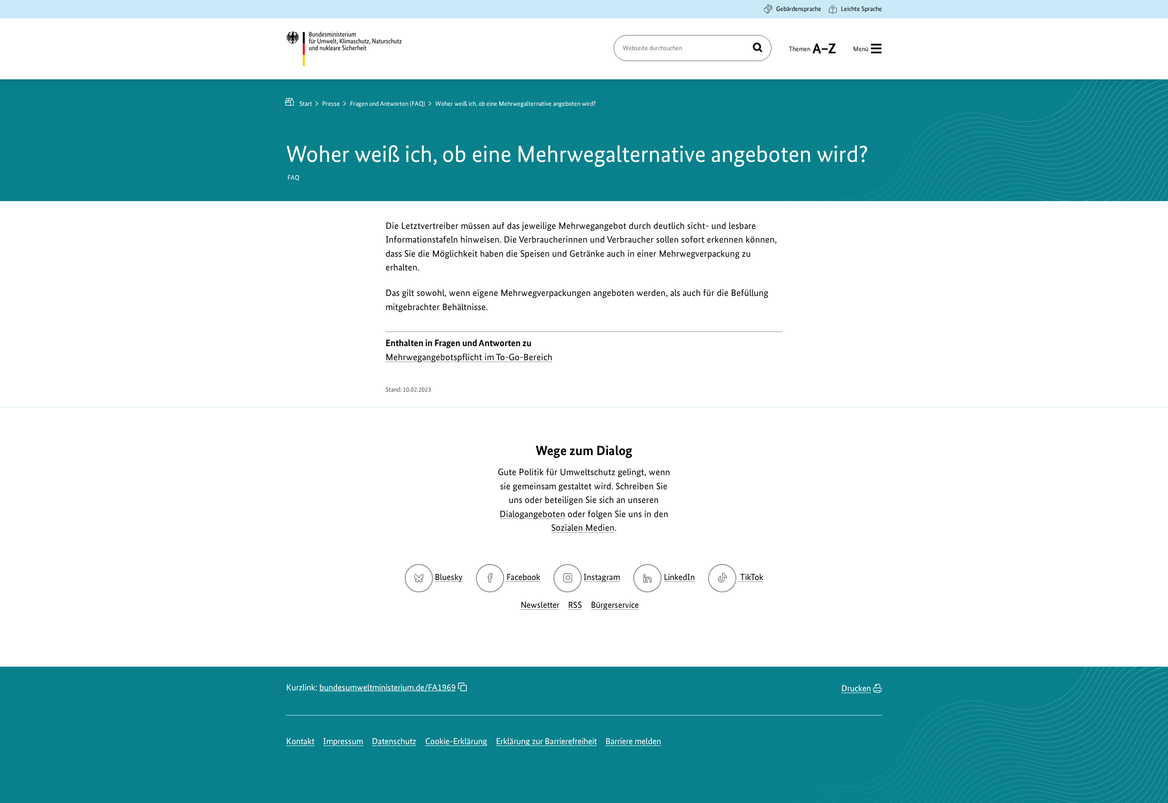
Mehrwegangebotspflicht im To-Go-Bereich (469, 357)
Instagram (602, 577)
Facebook (523, 577)
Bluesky (449, 577)
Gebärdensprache (798, 8)
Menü (860, 48)
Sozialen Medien (583, 527)
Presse (331, 103)
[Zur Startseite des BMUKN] (351, 48)
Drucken (856, 688)
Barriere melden (633, 741)
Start (305, 103)
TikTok (751, 577)
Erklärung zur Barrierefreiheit (546, 741)
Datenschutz (394, 741)
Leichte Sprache (861, 8)
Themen (799, 53)
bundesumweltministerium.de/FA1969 (387, 687)
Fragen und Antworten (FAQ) (387, 103)
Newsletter (540, 605)
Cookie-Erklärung (456, 741)
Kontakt (300, 741)
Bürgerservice (615, 605)
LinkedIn (679, 577)
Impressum (343, 741)
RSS (575, 605)
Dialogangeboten (532, 513)
